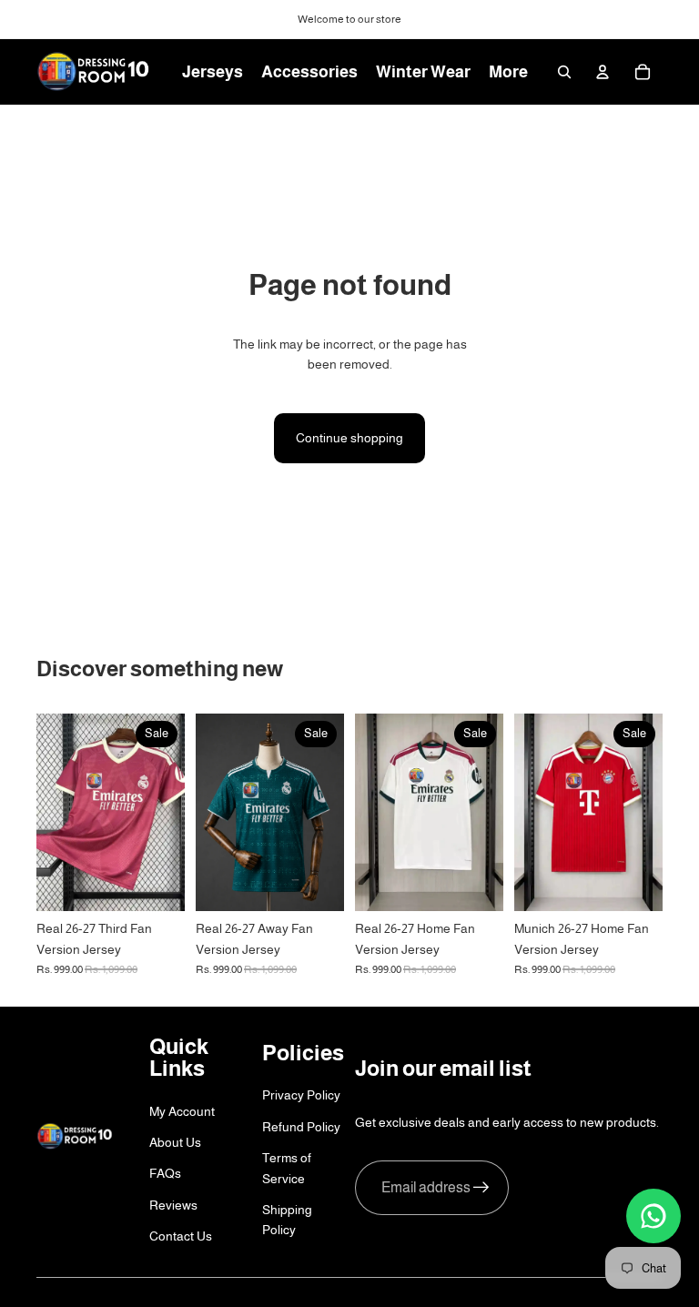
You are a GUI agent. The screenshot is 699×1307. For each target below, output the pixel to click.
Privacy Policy (301, 1095)
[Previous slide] (369, 813)
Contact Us (180, 1236)
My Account (182, 1111)
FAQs (165, 1173)
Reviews (173, 1205)
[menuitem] (508, 72)
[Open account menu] (602, 72)
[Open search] (564, 72)
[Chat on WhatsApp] (653, 1216)
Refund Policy (301, 1127)
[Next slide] (489, 813)
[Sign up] (481, 1188)
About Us (175, 1142)
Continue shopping (349, 438)
